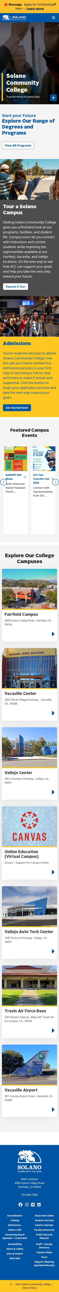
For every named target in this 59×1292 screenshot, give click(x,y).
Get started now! (17, 408)
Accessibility (15, 1244)
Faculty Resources (44, 1229)
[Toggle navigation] (53, 17)
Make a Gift (14, 1229)
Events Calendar (44, 1225)
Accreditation (14, 1215)
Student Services (44, 1220)
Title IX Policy (29, 1287)
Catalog (14, 1220)
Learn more (35, 8)
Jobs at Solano (15, 1253)
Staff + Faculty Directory (44, 1245)
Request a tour (15, 286)
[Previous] (3, 482)
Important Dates (44, 1215)
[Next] (55, 482)
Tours (44, 1257)
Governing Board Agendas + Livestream (14, 1236)
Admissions (15, 1225)
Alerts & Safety (14, 1248)
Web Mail (15, 1258)
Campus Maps (44, 1252)
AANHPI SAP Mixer (13, 477)
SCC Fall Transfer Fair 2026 (41, 479)
